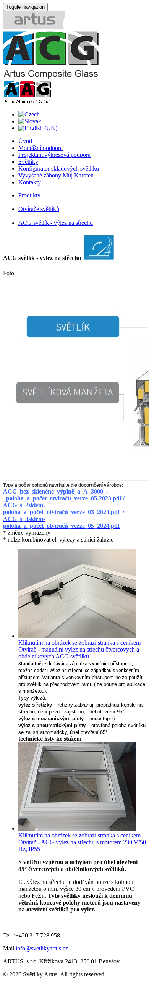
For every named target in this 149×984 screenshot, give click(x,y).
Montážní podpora (40, 148)
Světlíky (28, 161)
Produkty (29, 195)
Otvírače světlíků (38, 209)
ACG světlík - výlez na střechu (55, 222)
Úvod (25, 141)
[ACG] (51, 76)
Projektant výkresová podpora (54, 155)
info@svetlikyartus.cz (42, 948)
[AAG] (27, 101)
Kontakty (29, 182)
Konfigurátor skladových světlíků (58, 168)
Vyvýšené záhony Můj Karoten (56, 175)
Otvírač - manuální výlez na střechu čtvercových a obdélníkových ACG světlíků (78, 653)
